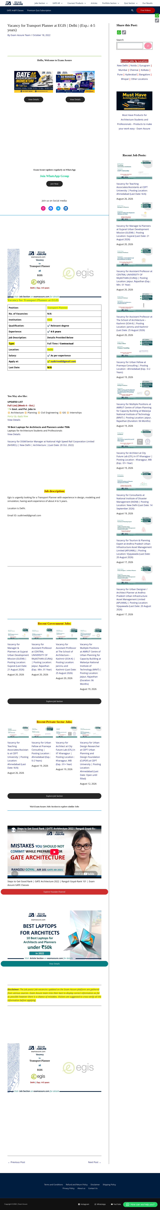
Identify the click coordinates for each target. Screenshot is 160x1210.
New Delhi (122, 65)
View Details (33, 99)
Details (16, 419)
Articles (94, 3)
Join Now (54, 183)
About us (81, 1188)
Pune (120, 74)
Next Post (94, 1162)
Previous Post (16, 1162)
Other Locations (139, 78)
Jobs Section (40, 3)
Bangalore (144, 74)
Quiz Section (129, 3)
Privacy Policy (68, 1188)
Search (120, 39)
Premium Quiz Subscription (39, 10)
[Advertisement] (54, 136)
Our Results (147, 3)
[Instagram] (43, 208)
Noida (133, 65)
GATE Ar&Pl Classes (15, 10)
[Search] (148, 46)
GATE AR (56, 3)
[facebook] (50, 208)
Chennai (134, 69)
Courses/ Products (75, 3)
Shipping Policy (109, 1184)
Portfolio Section (109, 3)
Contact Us (93, 1188)
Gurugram (144, 65)
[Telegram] (58, 208)
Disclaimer (95, 1184)
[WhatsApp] (157, 15)
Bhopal (125, 78)
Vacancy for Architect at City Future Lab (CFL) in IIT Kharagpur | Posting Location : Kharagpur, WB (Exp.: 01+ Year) (65, 753)
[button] (132, 10)
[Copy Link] (157, 20)
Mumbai (122, 69)
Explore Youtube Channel (54, 891)
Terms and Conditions (53, 1184)
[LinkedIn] (66, 208)
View (10, 419)
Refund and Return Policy (77, 1184)
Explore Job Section (54, 701)
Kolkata (145, 69)
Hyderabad (131, 74)
